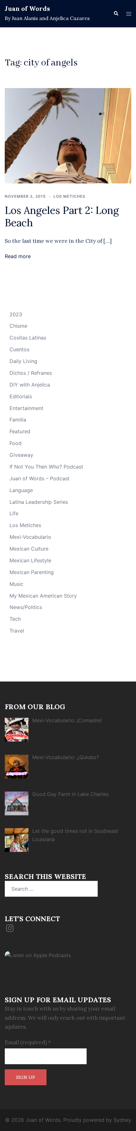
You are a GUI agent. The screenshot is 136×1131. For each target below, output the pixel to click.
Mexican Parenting (31, 572)
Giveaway (21, 455)
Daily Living (23, 361)
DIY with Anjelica (29, 384)
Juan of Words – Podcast (39, 478)
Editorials (20, 396)
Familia (17, 419)
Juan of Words (27, 8)
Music (16, 584)
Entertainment (26, 408)
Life (13, 513)
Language (21, 490)
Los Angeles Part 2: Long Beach (62, 216)
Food (15, 443)
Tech (15, 619)
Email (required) (28, 1042)
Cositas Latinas (27, 337)
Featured (19, 431)
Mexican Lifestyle (30, 560)
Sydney (122, 1120)
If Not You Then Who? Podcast (46, 466)
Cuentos (19, 349)
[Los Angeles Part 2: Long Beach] (68, 135)
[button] (115, 13)
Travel (16, 630)
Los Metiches (69, 196)
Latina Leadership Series (38, 502)
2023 (15, 314)
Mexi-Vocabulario (30, 537)
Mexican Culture (28, 548)
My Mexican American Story (43, 596)
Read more (18, 256)
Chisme (18, 326)
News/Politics (25, 607)
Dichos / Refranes (30, 373)
